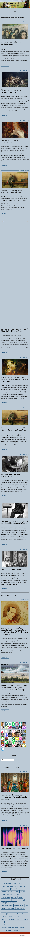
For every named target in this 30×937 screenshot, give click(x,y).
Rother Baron (16, 913)
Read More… (5, 65)
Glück (3, 894)
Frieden (4, 891)
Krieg (22, 900)
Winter (22, 927)
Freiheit (21, 889)
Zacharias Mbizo (6, 930)
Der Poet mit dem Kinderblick (13, 569)
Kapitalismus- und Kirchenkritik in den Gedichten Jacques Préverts (14, 522)
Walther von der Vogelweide (10, 927)
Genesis (22, 891)
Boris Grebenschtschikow (9, 883)
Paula (8, 911)
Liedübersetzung (11, 902)
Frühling (10, 891)
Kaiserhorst (15, 900)
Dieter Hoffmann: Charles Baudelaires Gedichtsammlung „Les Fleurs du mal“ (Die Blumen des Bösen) (14, 631)
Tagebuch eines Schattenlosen (10, 919)
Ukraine (4, 925)
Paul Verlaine (15, 911)
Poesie (23, 911)
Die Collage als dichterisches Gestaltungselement (12, 91)
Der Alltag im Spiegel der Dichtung (10, 141)
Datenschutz (4, 718)
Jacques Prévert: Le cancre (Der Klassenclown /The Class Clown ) (15, 429)
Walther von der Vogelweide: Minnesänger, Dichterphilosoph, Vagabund (14, 797)
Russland (24, 913)
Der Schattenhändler (21, 886)
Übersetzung (16, 930)
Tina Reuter (24, 919)
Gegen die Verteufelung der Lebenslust (11, 43)
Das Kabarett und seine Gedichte (14, 848)
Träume (23, 922)
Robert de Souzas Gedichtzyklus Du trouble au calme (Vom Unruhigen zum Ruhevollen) (14, 687)
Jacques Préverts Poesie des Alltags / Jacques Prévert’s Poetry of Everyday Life (14, 379)
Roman (9, 913)
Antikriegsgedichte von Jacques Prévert (10, 475)
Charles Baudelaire (7, 886)
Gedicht (16, 891)
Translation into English (12, 922)
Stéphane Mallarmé (7, 916)
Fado (8, 889)
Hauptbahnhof (11, 894)
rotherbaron (25, 22)
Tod (3, 922)
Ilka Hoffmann (6, 897)
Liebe (3, 902)
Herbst (18, 894)
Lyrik (26, 905)
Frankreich (14, 889)
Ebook (3, 889)
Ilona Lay (14, 897)
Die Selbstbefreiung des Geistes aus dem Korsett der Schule (14, 191)
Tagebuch (17, 916)
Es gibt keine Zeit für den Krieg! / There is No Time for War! (14, 330)
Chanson (20, 883)
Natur (3, 911)
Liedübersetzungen (7, 905)
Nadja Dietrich (20, 908)
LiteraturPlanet (15, 3)
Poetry (4, 913)
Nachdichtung (11, 908)
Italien (20, 897)
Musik (3, 908)
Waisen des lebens (13, 925)
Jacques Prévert (6, 900)
